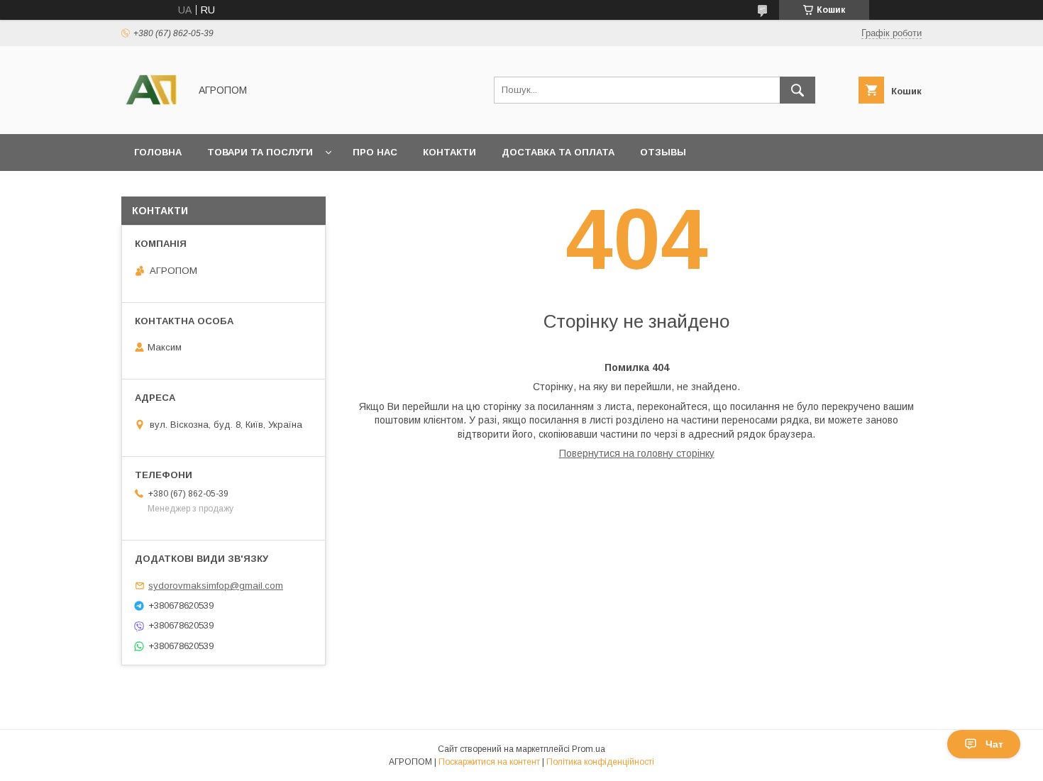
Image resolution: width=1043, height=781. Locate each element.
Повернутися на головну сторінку (636, 453)
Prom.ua (588, 749)
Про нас (375, 152)
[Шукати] (797, 90)
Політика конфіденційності (600, 762)
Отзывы (663, 152)
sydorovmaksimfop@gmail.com (215, 585)
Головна (158, 152)
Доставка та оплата (558, 152)
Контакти (449, 152)
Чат (994, 744)
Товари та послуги (260, 152)
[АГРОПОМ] (151, 115)
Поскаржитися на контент (489, 762)
